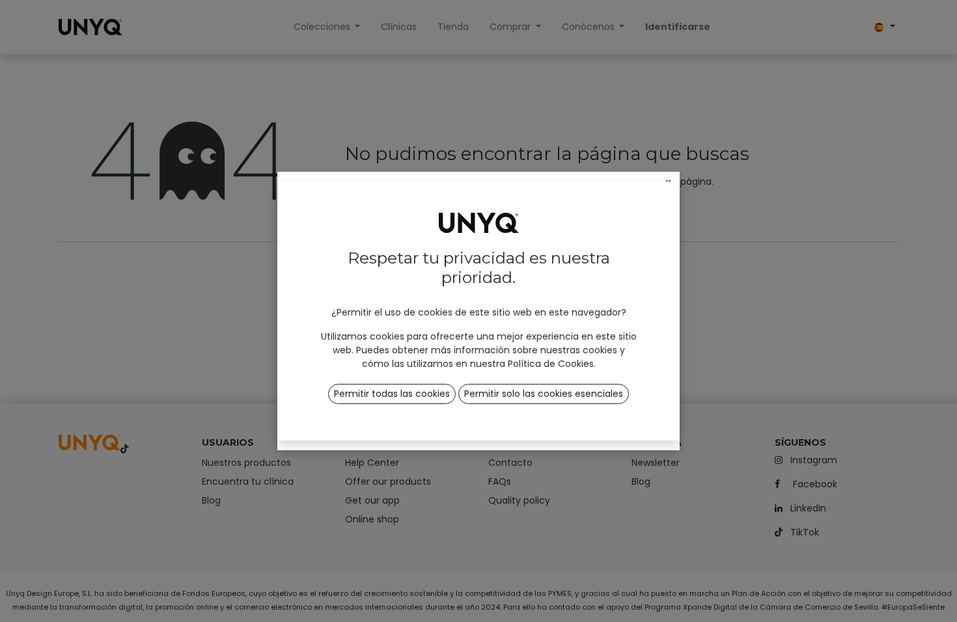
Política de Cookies (551, 363)
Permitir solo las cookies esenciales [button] (543, 393)
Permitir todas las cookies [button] (392, 393)
